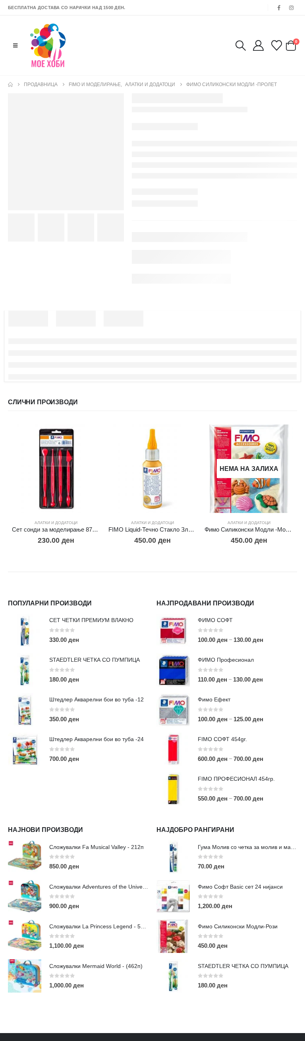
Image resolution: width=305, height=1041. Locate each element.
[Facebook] (279, 7)
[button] (15, 45)
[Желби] (276, 45)
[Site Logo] (48, 45)
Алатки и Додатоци (56, 522)
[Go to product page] (56, 468)
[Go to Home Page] (10, 84)
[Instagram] (291, 7)
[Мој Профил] (258, 45)
